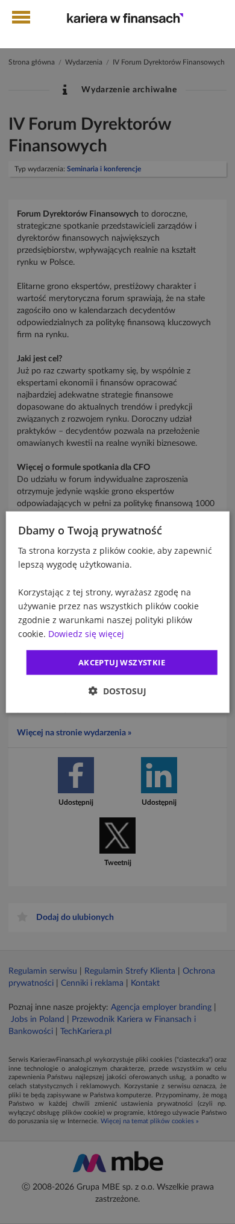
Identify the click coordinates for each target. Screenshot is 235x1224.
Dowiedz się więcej (86, 633)
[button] (117, 691)
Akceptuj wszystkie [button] (121, 661)
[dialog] (118, 612)
